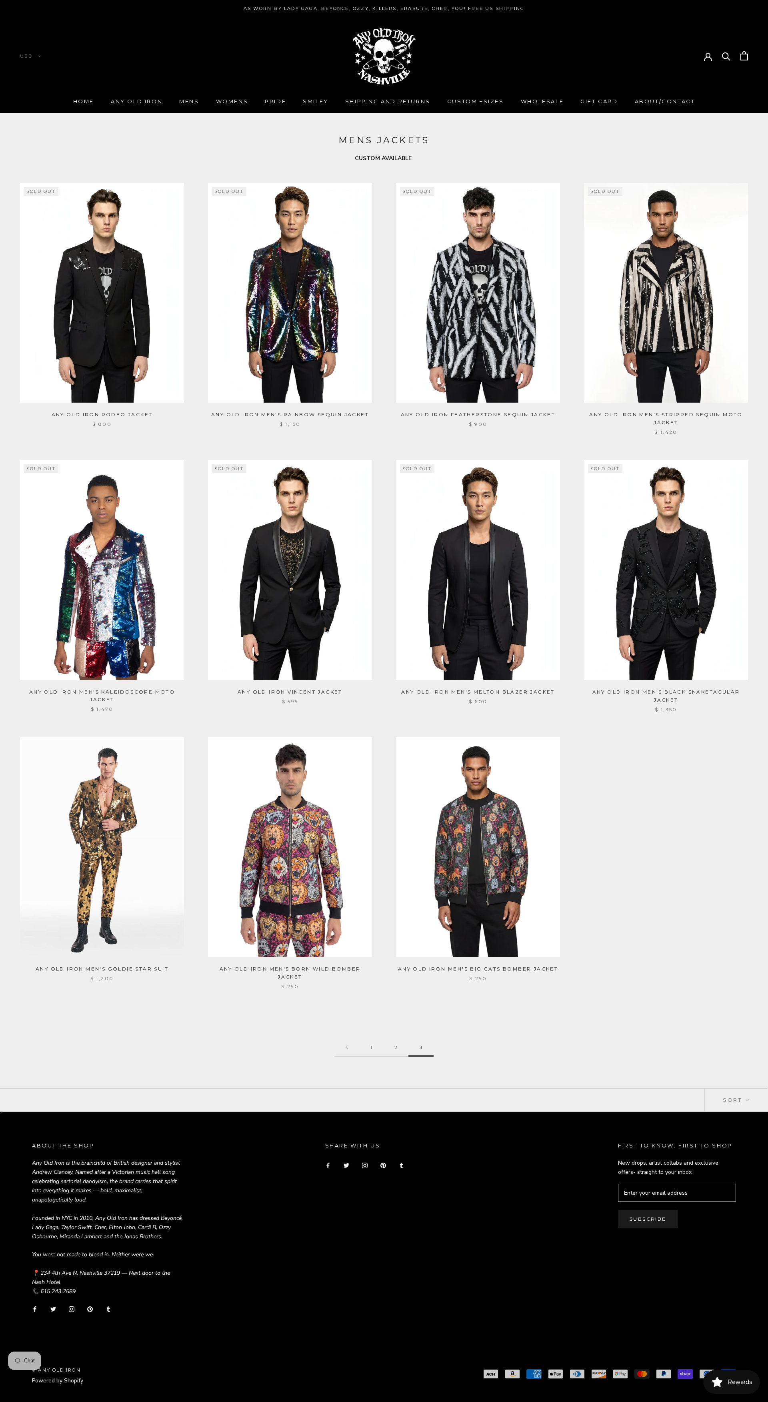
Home (83, 101)
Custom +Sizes (475, 101)
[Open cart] (744, 55)
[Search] (726, 56)
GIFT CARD (599, 101)
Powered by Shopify (57, 1380)
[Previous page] (346, 1048)
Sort (733, 1100)
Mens (189, 101)
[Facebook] (35, 1308)
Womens (232, 101)
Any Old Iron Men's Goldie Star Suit (102, 969)
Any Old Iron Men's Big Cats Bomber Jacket (478, 969)
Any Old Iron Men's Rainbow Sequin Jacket (290, 414)
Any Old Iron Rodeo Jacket (102, 414)
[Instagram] (71, 1308)
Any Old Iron (136, 101)
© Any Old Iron (56, 1370)
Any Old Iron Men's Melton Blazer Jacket (478, 692)
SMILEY (315, 101)
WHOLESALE (542, 101)
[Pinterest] (90, 1308)
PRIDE (275, 101)
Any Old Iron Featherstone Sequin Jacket (478, 414)
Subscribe (648, 1219)
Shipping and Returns (387, 101)
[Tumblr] (108, 1308)
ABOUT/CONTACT (665, 101)
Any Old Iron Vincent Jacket (290, 692)
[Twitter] (53, 1308)
